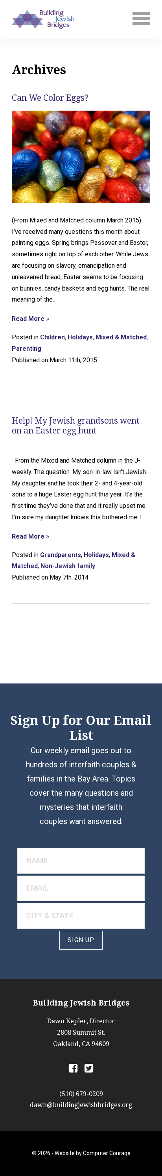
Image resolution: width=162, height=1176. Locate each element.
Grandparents (60, 555)
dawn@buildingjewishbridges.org (81, 1105)
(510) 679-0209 (81, 1094)
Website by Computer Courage (93, 1153)
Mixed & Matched (121, 337)
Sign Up (81, 940)
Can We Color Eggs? (50, 98)
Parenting (26, 348)
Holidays (80, 337)
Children (52, 337)
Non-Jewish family (67, 566)
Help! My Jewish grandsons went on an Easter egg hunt (76, 425)
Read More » (30, 319)
